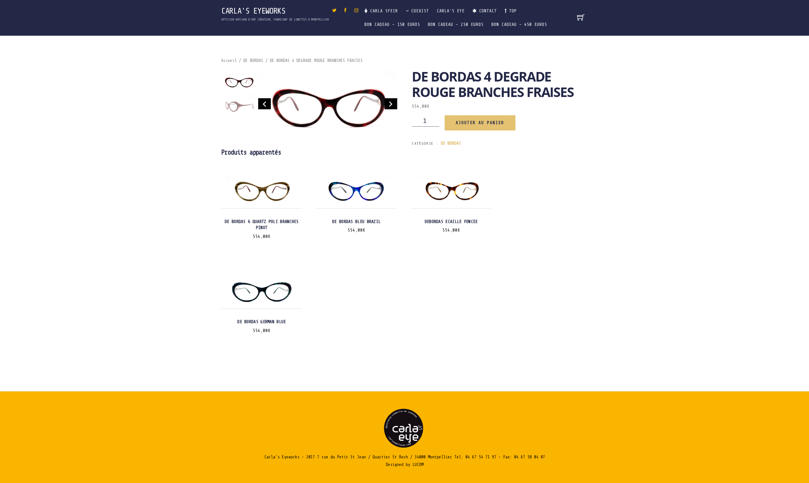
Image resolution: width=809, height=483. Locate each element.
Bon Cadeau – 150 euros (392, 24)
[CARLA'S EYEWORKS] (404, 446)
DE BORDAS (253, 60)
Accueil (229, 60)
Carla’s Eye (451, 11)
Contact (487, 11)
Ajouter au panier (480, 122)
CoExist (419, 11)
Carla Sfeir (383, 11)
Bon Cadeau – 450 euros (519, 24)
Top (512, 11)
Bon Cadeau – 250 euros (456, 24)
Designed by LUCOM (404, 464)
